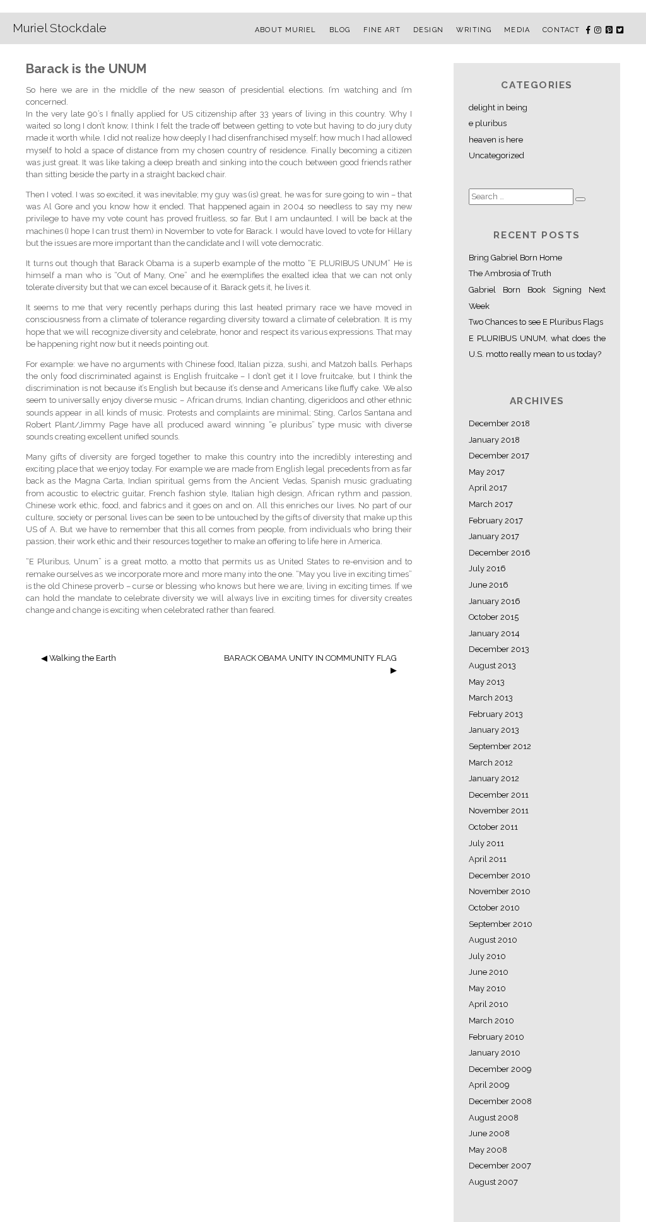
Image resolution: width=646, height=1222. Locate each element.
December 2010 (500, 875)
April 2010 (488, 1004)
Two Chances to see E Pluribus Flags (536, 322)
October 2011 (493, 827)
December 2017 (499, 455)
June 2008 (489, 1133)
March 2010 (491, 1020)
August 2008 (494, 1117)
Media (517, 30)
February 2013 (496, 714)
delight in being (498, 107)
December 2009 (500, 1069)
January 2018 (494, 440)
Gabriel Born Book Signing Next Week (537, 298)
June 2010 (488, 972)
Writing (473, 30)
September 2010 (500, 924)
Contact (561, 30)
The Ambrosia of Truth (510, 273)
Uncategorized (496, 155)
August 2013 (492, 665)
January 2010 (494, 1052)
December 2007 (500, 1165)
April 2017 (488, 487)
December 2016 (500, 552)
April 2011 (488, 859)
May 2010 (487, 988)
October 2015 (494, 617)
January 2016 (494, 601)
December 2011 (499, 795)
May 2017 (487, 472)
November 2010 (500, 891)
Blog (339, 30)
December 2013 (499, 649)
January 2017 (494, 536)
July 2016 (487, 568)
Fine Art (382, 30)
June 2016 (488, 585)
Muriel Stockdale (60, 28)
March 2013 (491, 697)
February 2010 (496, 1037)
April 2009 (489, 1085)
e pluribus (488, 123)
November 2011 (499, 810)
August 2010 (493, 940)
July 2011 (486, 843)
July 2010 (487, 956)
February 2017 (496, 520)
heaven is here (496, 139)
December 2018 (499, 423)
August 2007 (493, 1182)
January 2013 (494, 730)
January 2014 (494, 633)
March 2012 (491, 762)
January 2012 (494, 778)
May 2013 (487, 682)
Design (428, 30)
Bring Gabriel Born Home (515, 257)
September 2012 (500, 746)
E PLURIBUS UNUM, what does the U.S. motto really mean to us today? (537, 346)
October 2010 (494, 907)
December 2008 (500, 1101)
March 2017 (491, 504)
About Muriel (285, 30)
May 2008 (488, 1150)
